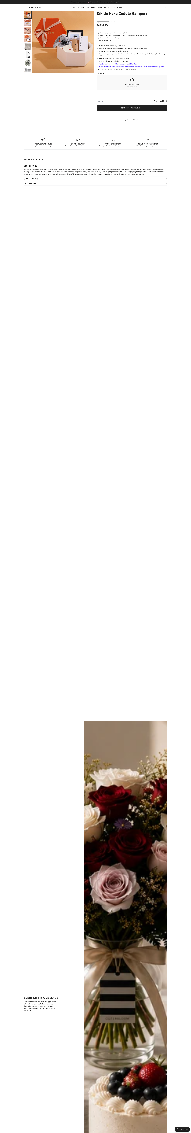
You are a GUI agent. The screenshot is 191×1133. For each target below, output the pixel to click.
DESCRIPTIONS (30, 166)
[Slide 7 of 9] (27, 62)
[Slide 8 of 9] (27, 70)
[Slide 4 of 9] (27, 38)
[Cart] (165, 7)
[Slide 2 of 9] (27, 22)
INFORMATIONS (30, 183)
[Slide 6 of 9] (27, 54)
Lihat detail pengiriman (104, 40)
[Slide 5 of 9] (27, 46)
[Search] (156, 7)
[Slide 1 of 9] (27, 14)
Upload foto (100, 73)
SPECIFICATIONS (31, 178)
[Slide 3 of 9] (27, 30)
